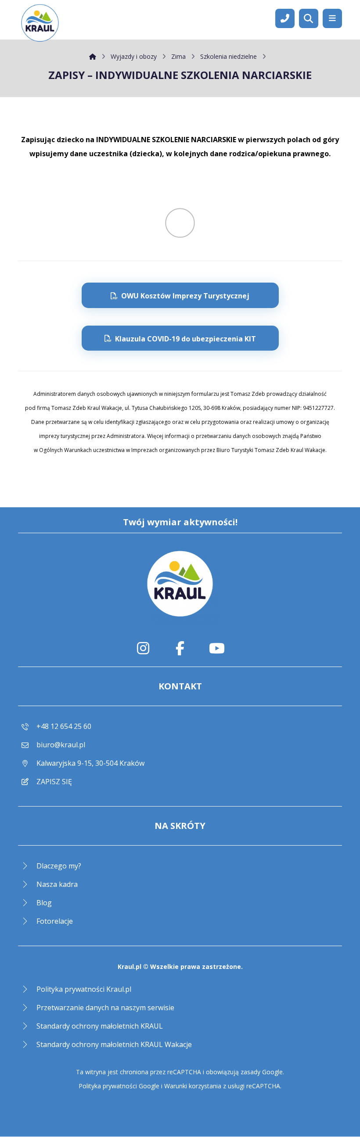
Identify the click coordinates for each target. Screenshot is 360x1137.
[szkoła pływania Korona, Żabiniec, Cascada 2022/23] (40, 24)
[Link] (285, 17)
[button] (332, 18)
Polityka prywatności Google (119, 1086)
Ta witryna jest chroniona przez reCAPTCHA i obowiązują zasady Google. (180, 1072)
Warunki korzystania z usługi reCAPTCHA (222, 1086)
